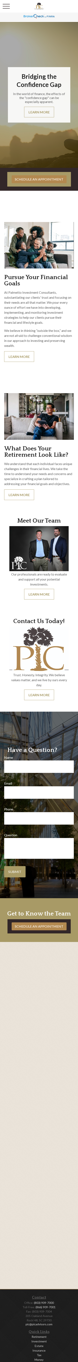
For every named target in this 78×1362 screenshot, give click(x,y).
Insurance (39, 1350)
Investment (39, 1341)
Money (39, 1359)
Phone (8, 809)
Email (8, 783)
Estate (39, 1346)
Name (8, 757)
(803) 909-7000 (44, 1302)
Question (10, 835)
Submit (14, 872)
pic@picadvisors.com (39, 1324)
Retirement (39, 1336)
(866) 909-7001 (46, 1307)
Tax (39, 1355)
